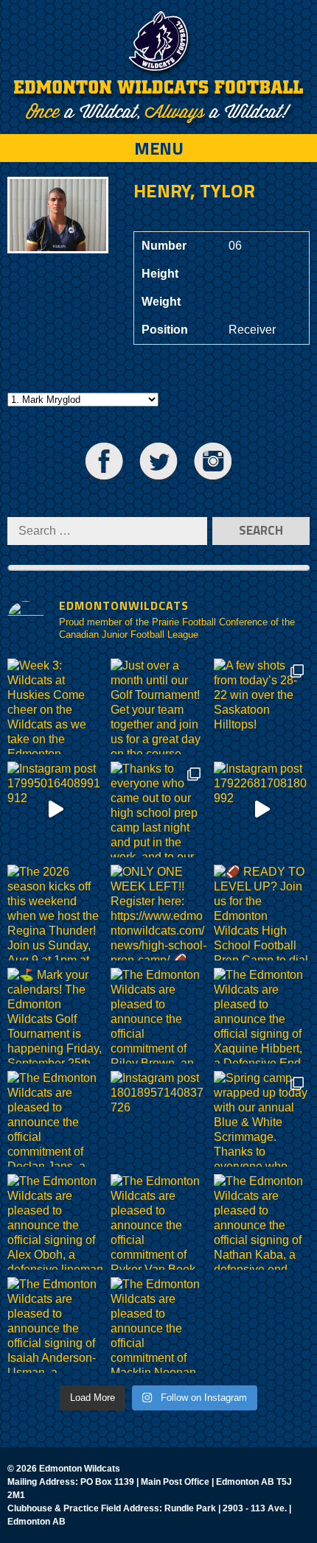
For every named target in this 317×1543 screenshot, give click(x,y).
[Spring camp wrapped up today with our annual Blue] (262, 1119)
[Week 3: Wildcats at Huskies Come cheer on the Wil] (55, 706)
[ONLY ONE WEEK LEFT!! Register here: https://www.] (158, 912)
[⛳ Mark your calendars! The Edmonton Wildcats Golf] (55, 1016)
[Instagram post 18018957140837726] (158, 1119)
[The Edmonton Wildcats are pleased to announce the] (158, 1016)
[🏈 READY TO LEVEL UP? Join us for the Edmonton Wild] (262, 912)
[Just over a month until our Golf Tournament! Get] (158, 706)
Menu (159, 148)
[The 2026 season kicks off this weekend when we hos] (55, 912)
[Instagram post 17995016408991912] (55, 809)
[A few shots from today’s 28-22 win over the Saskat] (262, 706)
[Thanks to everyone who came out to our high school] (158, 809)
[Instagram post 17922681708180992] (262, 809)
